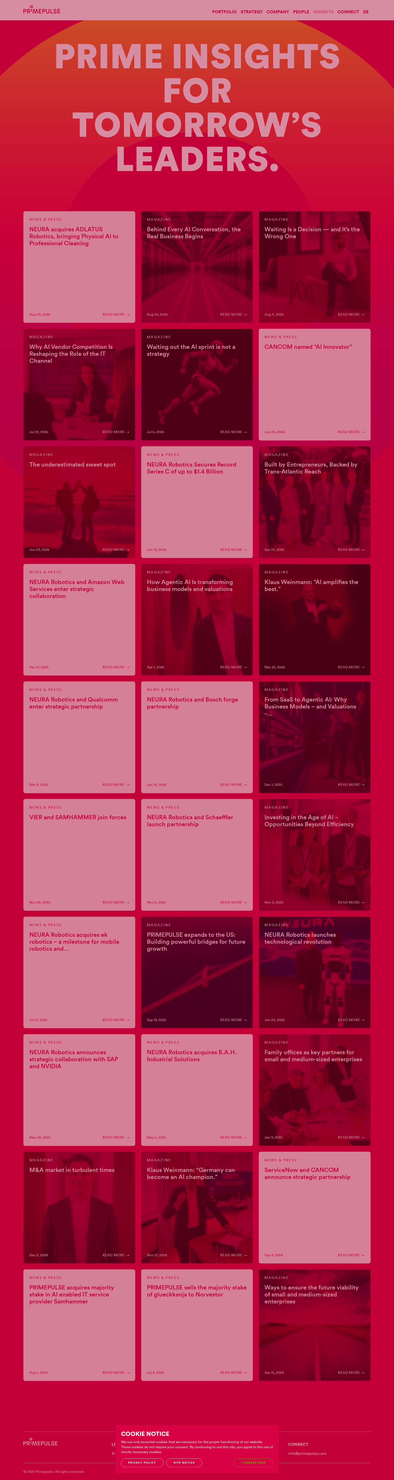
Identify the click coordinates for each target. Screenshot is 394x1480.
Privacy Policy (142, 1462)
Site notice (184, 1462)
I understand (253, 1462)
